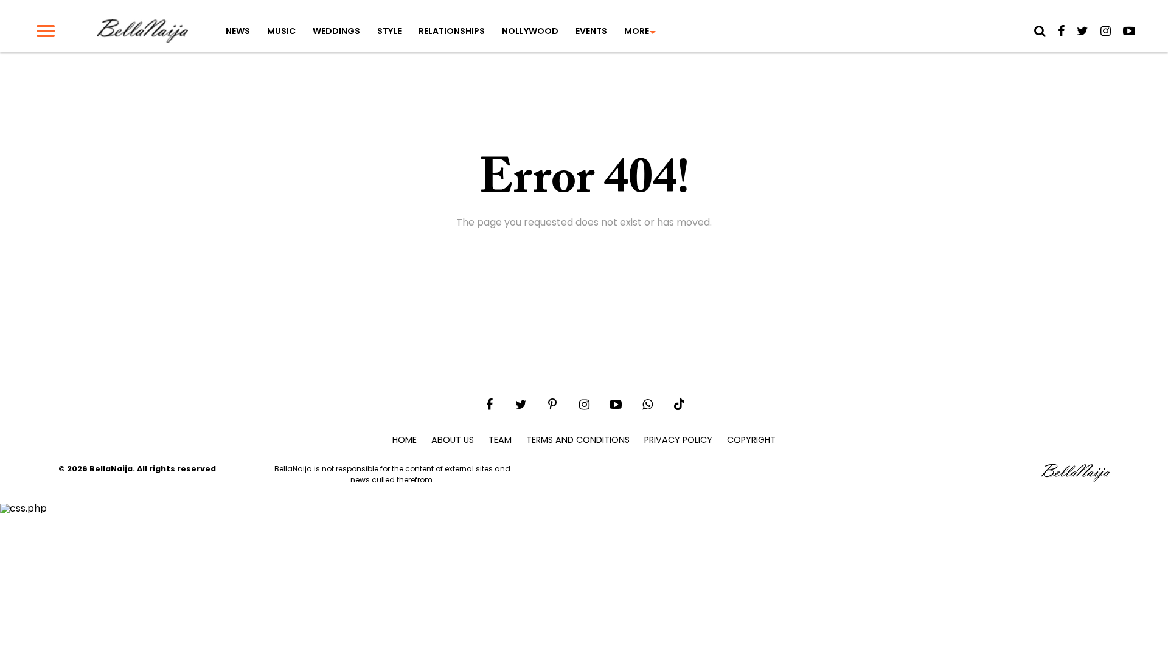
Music (281, 31)
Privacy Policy (678, 440)
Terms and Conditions (578, 440)
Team (500, 440)
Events (591, 31)
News (238, 31)
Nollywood (530, 31)
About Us (452, 440)
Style (389, 31)
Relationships (452, 31)
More (636, 31)
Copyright (751, 440)
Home (404, 440)
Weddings (336, 31)
